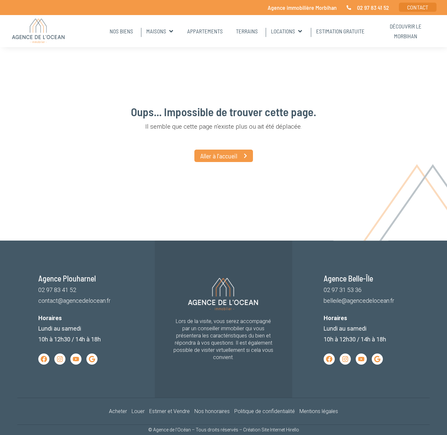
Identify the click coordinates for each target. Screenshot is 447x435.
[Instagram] (59, 359)
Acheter (118, 411)
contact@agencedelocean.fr (74, 300)
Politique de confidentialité (264, 411)
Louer (138, 411)
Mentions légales (318, 411)
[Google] (92, 359)
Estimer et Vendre (169, 411)
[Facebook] (43, 359)
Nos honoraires (212, 411)
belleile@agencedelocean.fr (359, 300)
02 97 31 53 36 (343, 289)
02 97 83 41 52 (57, 289)
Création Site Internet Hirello (271, 429)
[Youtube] (75, 359)
